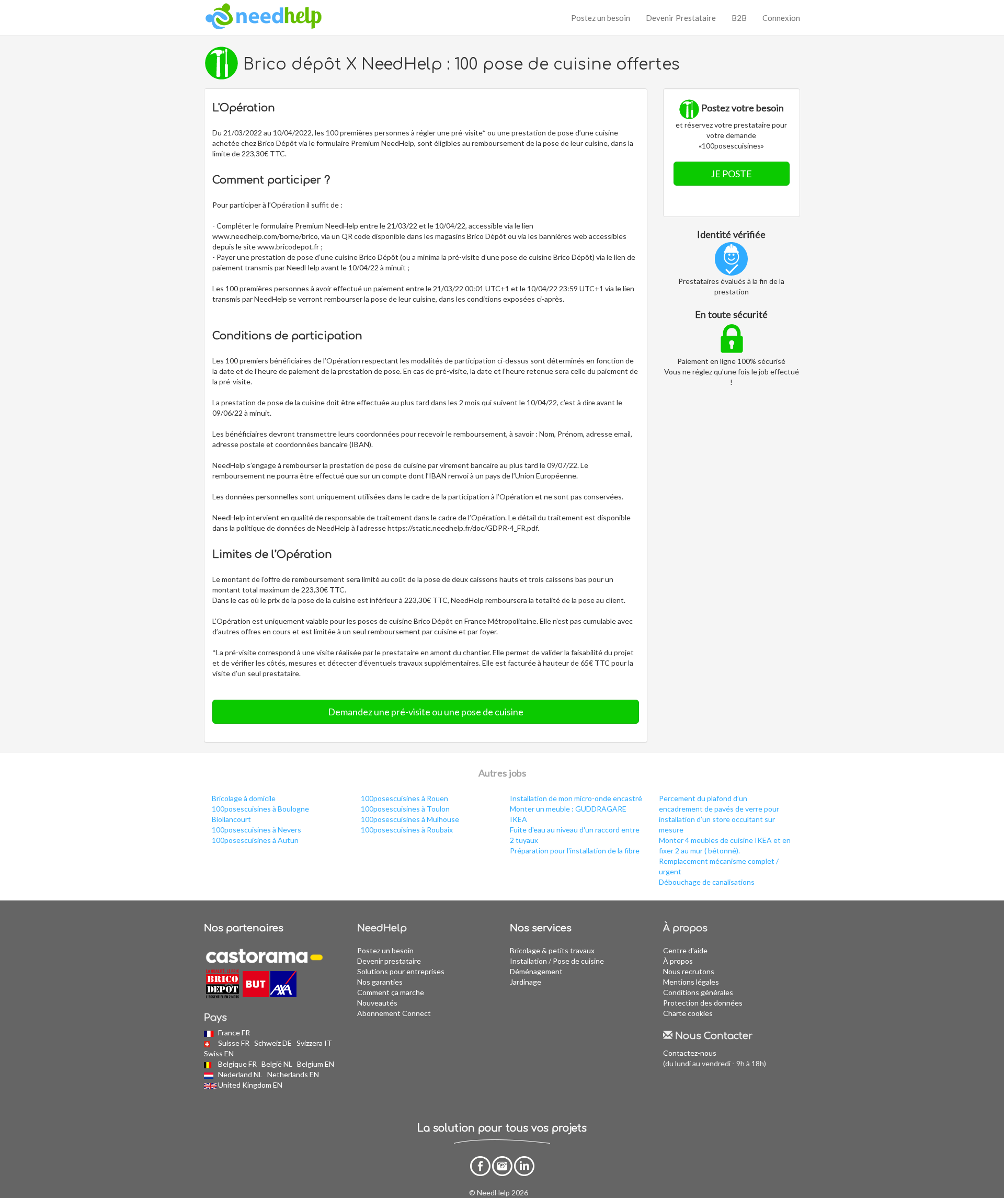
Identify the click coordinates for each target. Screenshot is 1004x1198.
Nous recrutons (688, 971)
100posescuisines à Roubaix (407, 829)
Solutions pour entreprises (400, 971)
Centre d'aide (685, 950)
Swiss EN (219, 1053)
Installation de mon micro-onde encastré (576, 798)
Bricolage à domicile (244, 798)
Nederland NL (241, 1074)
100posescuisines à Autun (255, 840)
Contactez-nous (689, 1052)
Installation (528, 960)
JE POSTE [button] (731, 173)
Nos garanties (380, 981)
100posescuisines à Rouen (404, 798)
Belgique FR (238, 1063)
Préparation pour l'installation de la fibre (575, 850)
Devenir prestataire (389, 960)
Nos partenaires (243, 928)
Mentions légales (691, 981)
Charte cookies (688, 1013)
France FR (235, 1032)
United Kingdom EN (251, 1084)
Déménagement (536, 971)
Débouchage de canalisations (707, 881)
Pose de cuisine (578, 960)
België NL (277, 1063)
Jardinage (525, 981)
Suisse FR (234, 1043)
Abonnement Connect (394, 1013)
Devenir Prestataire (681, 17)
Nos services (541, 928)
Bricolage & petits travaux (552, 950)
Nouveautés (377, 1002)
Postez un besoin (600, 17)
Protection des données (703, 1002)
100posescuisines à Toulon (405, 808)
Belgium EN (316, 1063)
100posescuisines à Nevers (256, 829)
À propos (678, 960)
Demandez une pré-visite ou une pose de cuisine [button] (425, 711)
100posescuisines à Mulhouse (410, 819)
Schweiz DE (273, 1043)
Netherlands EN (294, 1074)
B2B (739, 17)
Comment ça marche (390, 992)
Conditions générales (698, 992)
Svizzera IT (315, 1043)
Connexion (781, 17)
